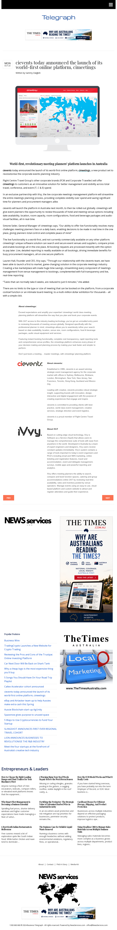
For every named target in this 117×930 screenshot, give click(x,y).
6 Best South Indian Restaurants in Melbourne (16, 828)
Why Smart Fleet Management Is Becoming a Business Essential (15, 803)
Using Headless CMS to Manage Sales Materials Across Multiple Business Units (93, 829)
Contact (50, 864)
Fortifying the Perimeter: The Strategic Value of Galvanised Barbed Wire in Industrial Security (56, 804)
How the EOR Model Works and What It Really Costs (95, 778)
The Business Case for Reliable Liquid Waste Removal (55, 828)
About (41, 864)
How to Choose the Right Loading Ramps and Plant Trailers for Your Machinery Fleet (16, 779)
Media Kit (75, 864)
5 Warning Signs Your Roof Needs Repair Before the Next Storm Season (56, 778)
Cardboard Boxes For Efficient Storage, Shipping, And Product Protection (91, 804)
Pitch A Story (62, 864)
